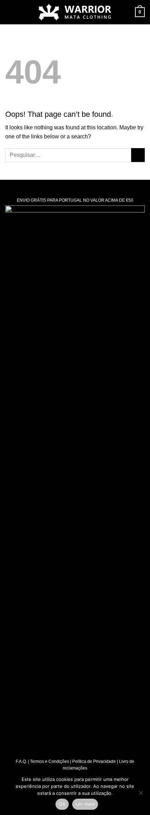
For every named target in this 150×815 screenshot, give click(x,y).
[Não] (140, 794)
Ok (62, 804)
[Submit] (138, 155)
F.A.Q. (21, 761)
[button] (9, 12)
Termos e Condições (49, 761)
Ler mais (85, 804)
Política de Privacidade (94, 761)
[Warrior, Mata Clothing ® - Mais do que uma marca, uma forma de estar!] (75, 12)
